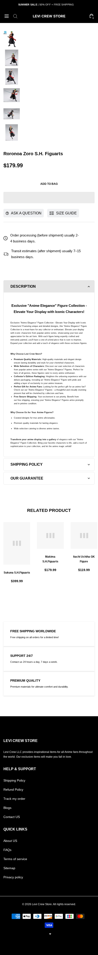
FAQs (7, 850)
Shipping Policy (14, 780)
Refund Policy (13, 789)
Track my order (14, 798)
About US (10, 841)
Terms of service (15, 859)
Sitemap (9, 868)
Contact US (11, 817)
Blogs (7, 808)
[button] (49, 197)
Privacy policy (13, 877)
